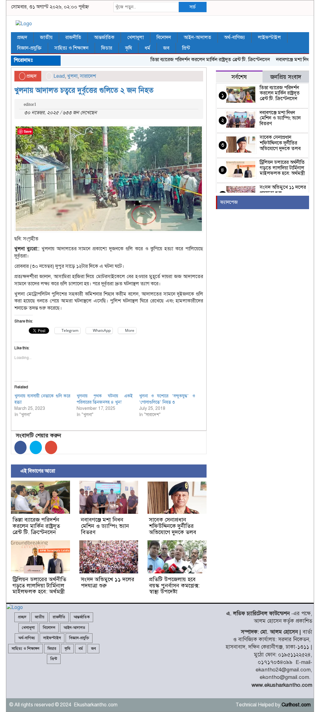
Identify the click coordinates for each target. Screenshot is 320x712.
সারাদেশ (88, 76)
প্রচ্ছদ (22, 37)
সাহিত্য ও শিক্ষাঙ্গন (71, 48)
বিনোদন (164, 37)
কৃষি (128, 48)
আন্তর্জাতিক (104, 37)
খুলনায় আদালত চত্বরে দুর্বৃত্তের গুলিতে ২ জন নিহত (85, 90)
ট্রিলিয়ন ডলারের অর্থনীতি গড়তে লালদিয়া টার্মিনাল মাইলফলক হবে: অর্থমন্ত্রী (39, 585)
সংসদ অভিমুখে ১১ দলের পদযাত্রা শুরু (107, 582)
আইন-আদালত (197, 37)
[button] (108, 178)
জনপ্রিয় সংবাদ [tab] (285, 77)
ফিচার (106, 48)
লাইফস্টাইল (269, 37)
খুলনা (72, 76)
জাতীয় (46, 37)
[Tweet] (36, 447)
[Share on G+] (51, 447)
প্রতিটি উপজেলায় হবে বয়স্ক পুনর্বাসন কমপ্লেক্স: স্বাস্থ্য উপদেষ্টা (174, 585)
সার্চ (192, 7)
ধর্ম (147, 48)
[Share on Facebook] (20, 447)
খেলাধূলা (135, 37)
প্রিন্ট (186, 48)
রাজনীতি (73, 37)
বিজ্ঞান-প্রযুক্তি (29, 48)
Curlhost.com (296, 705)
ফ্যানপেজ (229, 202)
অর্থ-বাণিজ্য (234, 37)
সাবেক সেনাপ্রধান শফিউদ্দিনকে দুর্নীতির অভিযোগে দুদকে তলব (172, 526)
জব (166, 48)
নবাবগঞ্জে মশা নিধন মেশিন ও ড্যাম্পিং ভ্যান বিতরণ (105, 526)
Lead (59, 76)
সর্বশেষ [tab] (239, 77)
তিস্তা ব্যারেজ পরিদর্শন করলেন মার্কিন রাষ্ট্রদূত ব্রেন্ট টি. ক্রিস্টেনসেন (202, 59)
